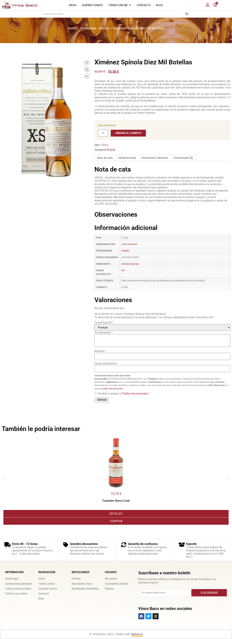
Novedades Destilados (85, 588)
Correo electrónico (106, 363)
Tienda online (46, 583)
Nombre (100, 351)
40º (123, 270)
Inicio (41, 578)
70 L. (126, 287)
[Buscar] (186, 14)
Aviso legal (11, 578)
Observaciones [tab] (127, 157)
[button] (4, 478)
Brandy (104, 28)
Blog (41, 598)
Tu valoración (103, 332)
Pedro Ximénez (129, 244)
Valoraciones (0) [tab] (183, 157)
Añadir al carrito (128, 133)
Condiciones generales (18, 583)
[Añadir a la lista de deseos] (86, 62)
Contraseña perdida (116, 583)
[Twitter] (148, 616)
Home (72, 28)
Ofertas (76, 578)
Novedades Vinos (82, 583)
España (125, 250)
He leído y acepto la (124, 393)
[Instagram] (156, 616)
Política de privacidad (135, 393)
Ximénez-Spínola (130, 264)
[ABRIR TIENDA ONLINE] (130, 5)
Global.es (137, 634)
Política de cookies (16, 593)
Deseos (109, 588)
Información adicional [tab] (154, 157)
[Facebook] (141, 616)
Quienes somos (47, 588)
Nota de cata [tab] (105, 157)
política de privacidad (112, 388)
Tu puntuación (104, 322)
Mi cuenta (111, 578)
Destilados (88, 28)
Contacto (43, 593)
